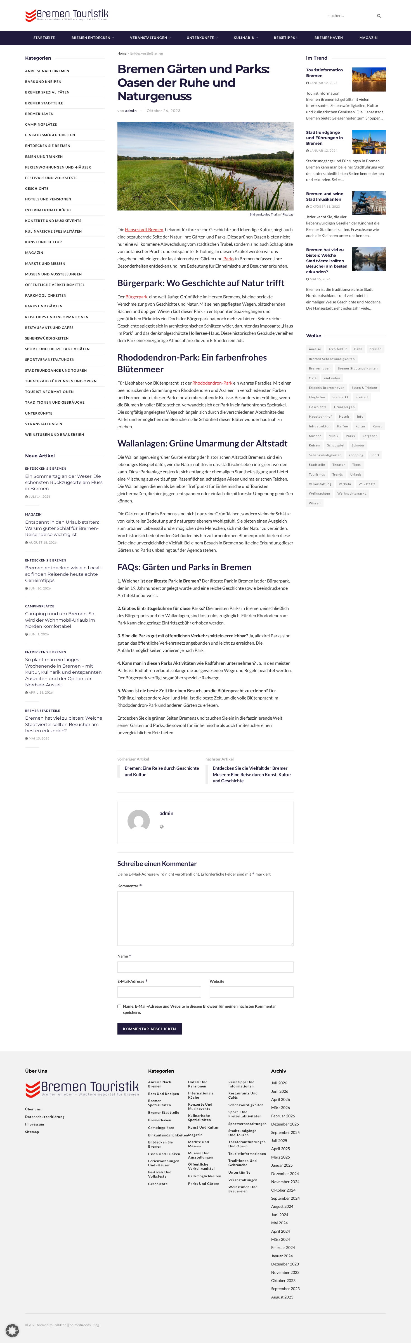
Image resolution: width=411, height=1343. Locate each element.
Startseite (44, 38)
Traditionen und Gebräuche (55, 402)
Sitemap (32, 1132)
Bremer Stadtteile (44, 103)
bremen (376, 349)
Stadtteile (317, 464)
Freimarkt (340, 397)
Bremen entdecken (91, 38)
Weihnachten (319, 493)
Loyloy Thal (269, 214)
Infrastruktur (319, 426)
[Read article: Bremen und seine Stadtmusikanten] (369, 203)
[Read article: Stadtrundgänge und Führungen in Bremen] (369, 142)
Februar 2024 (283, 1247)
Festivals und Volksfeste (51, 178)
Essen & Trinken (364, 387)
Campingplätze (41, 124)
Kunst (377, 426)
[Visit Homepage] (67, 15)
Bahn (358, 349)
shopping (356, 455)
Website (217, 981)
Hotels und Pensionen (48, 199)
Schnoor (358, 445)
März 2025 (280, 1157)
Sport (375, 455)
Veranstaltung (320, 484)
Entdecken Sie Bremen (146, 53)
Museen (315, 435)
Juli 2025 (279, 1140)
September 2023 (285, 1288)
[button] (12, 1330)
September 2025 (285, 1132)
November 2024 (285, 1181)
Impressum (34, 1124)
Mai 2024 (279, 1222)
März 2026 (280, 1107)
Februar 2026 (283, 1115)
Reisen (314, 445)
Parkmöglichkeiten (46, 295)
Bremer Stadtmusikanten (358, 368)
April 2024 (280, 1231)
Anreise (315, 349)
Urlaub (355, 474)
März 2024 (280, 1239)
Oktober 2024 (283, 1190)
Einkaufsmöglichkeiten (50, 135)
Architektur (338, 349)
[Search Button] (380, 15)
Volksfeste (367, 484)
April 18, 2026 (40, 692)
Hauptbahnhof (320, 416)
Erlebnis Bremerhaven (326, 387)
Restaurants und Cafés (49, 328)
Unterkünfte (200, 38)
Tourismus (317, 474)
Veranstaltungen (148, 38)
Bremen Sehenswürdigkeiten (332, 359)
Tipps (356, 464)
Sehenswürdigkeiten (47, 338)
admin (131, 110)
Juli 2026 (279, 1082)
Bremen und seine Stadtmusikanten (324, 196)
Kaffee (342, 426)
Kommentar (129, 885)
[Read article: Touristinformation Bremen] (369, 79)
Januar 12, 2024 (323, 83)
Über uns (33, 1109)
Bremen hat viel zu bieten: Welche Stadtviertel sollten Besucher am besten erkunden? (63, 724)
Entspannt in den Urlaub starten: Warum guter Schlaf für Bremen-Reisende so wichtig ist (62, 528)
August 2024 (282, 1206)
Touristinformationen (49, 392)
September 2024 (285, 1198)
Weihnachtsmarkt (351, 493)
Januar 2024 (282, 1255)
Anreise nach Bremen (47, 71)
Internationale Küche (48, 210)
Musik (334, 435)
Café (313, 378)
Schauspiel (335, 445)
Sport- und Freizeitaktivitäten (57, 349)
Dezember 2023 (285, 1264)
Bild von (255, 214)
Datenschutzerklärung (45, 1117)
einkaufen (332, 378)
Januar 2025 (282, 1165)
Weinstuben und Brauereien (54, 434)
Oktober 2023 (283, 1280)
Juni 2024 (279, 1214)
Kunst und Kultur (43, 242)
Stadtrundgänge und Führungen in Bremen (324, 138)
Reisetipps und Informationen (57, 317)
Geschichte (37, 188)
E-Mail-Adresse (132, 981)
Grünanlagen (344, 407)
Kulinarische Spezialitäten (53, 231)
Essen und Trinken (44, 157)
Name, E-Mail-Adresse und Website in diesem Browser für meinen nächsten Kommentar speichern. (199, 1009)
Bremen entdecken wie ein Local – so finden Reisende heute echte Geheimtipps (64, 574)
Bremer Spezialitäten (47, 92)
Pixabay (288, 214)
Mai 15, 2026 (38, 738)
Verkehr (345, 484)
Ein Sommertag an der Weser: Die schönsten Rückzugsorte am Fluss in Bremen (64, 483)
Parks (228, 258)
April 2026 (280, 1099)
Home (121, 53)
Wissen (315, 503)
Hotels (344, 416)
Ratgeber (369, 435)
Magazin (369, 38)
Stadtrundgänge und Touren (56, 370)
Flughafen (317, 397)
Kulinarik (244, 38)
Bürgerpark (136, 296)
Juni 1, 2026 (38, 634)
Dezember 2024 (285, 1173)
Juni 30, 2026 (39, 588)
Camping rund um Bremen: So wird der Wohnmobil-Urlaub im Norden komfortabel (60, 620)
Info (360, 416)
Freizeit (362, 397)
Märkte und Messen (45, 263)
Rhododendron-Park (212, 382)
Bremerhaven (329, 38)
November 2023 (285, 1272)
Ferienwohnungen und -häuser (58, 167)
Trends (337, 474)
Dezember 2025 (285, 1124)
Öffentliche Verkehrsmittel (55, 285)
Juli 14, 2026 (39, 496)
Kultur (360, 426)
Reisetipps (284, 38)
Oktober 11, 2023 (324, 206)
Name (124, 956)
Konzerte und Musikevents (53, 221)
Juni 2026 (279, 1091)
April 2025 (280, 1148)
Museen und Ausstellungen (53, 274)
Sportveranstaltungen (50, 359)
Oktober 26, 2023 (164, 110)
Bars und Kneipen (43, 81)
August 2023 (282, 1297)
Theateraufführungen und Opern (61, 381)
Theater (338, 464)
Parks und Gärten (44, 306)
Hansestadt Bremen (144, 229)
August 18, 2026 (42, 542)
